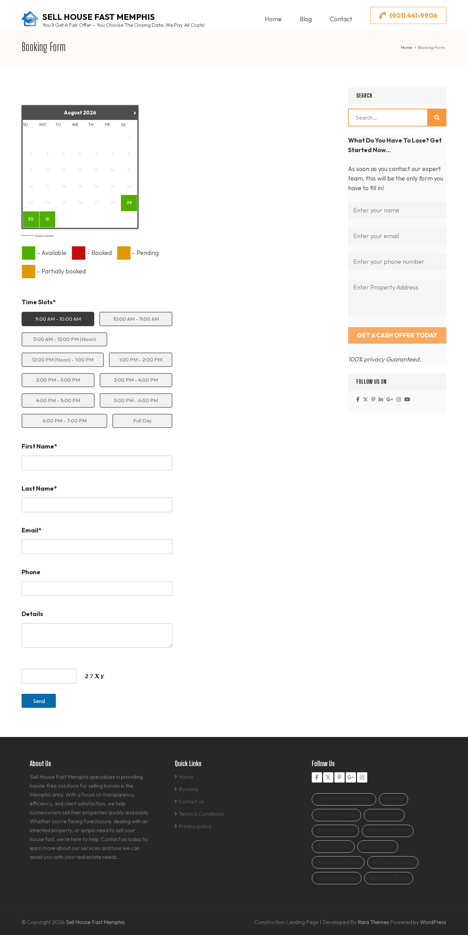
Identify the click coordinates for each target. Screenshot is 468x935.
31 (47, 219)
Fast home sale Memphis (336, 815)
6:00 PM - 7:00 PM (64, 420)
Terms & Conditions (201, 813)
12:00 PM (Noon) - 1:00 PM (63, 359)
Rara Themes (374, 922)
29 (129, 202)
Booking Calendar (44, 235)
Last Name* (39, 488)
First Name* (39, 446)
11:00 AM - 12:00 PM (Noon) (64, 339)
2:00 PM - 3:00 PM (58, 380)
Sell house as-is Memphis (393, 862)
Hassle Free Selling (384, 815)
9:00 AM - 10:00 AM (58, 319)
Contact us (191, 801)
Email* (31, 530)
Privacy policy (194, 826)
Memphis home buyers (335, 831)
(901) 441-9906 (414, 15)
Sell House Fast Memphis (98, 17)
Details (32, 614)
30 (31, 219)
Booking (188, 789)
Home (273, 19)
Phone (31, 572)
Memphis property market (387, 831)
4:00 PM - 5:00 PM (58, 400)
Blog (306, 19)
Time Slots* (39, 302)
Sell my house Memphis (389, 878)
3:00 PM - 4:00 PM (136, 380)
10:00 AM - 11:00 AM (136, 319)
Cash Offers (393, 799)
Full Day (142, 420)
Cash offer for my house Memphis (344, 799)
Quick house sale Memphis (338, 862)
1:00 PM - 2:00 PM (140, 359)
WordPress (433, 922)
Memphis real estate (333, 846)
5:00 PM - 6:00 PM (136, 400)
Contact (341, 19)
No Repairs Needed (378, 846)
